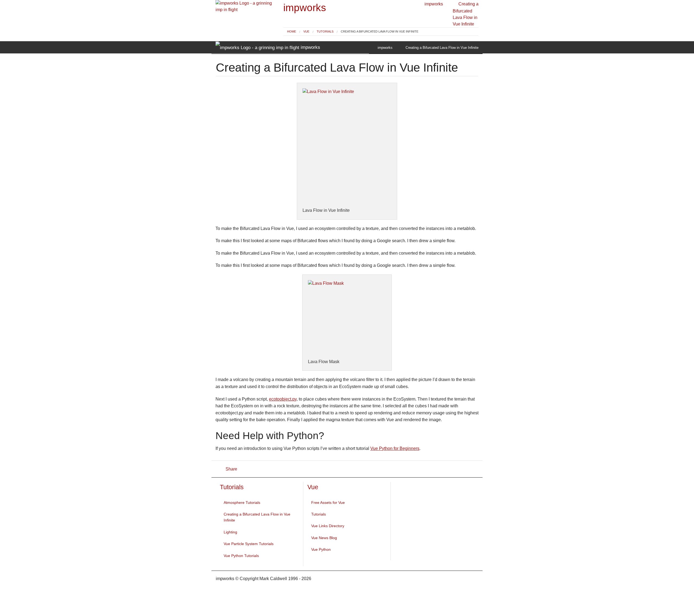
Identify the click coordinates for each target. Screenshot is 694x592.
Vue (306, 31)
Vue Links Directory (327, 526)
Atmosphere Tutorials (242, 502)
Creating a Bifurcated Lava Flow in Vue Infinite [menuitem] (379, 31)
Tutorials (325, 31)
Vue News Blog (324, 538)
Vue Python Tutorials (241, 555)
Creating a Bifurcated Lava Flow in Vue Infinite (257, 517)
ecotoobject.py (283, 399)
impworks (304, 7)
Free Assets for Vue (328, 502)
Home (291, 31)
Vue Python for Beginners (394, 448)
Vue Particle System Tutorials (249, 544)
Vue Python (321, 549)
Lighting (230, 532)
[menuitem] (291, 31)
